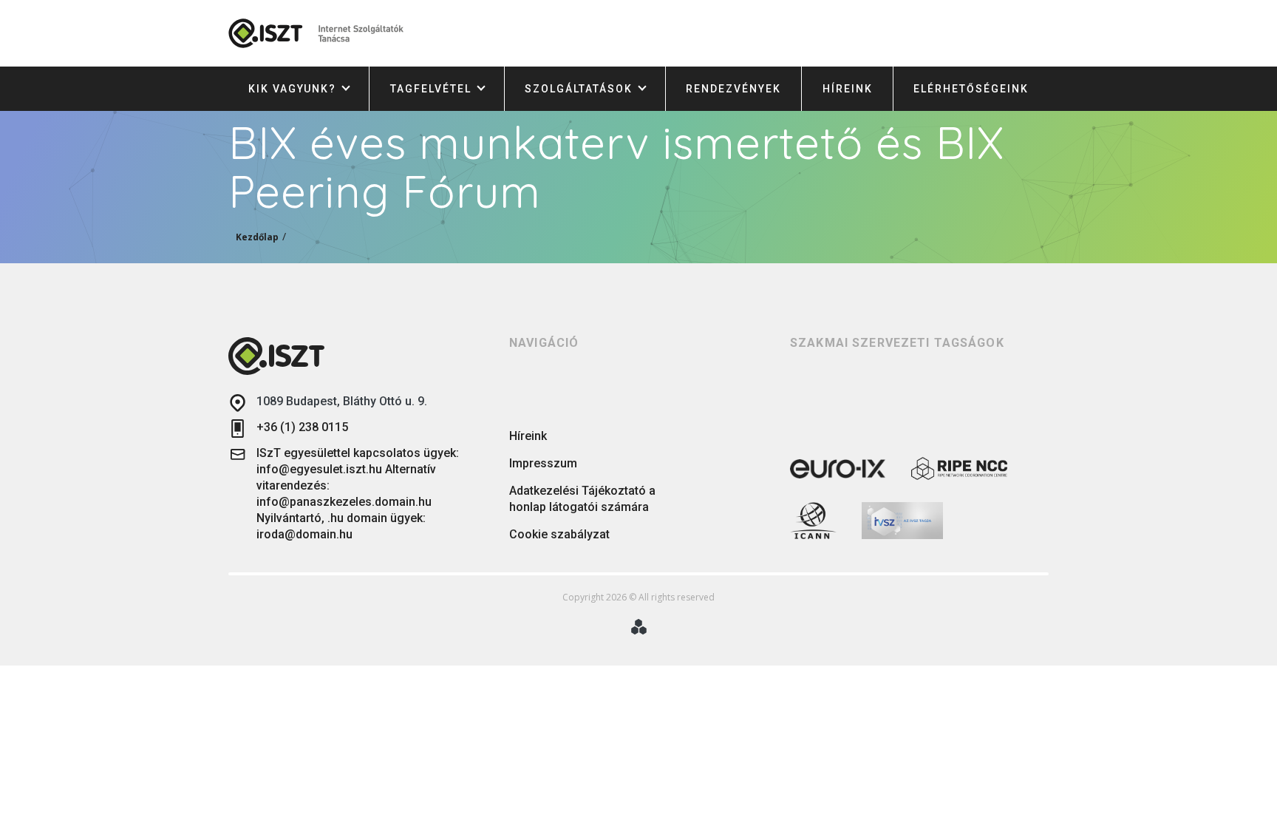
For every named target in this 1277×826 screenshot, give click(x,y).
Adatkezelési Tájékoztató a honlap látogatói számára (582, 499)
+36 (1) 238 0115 (302, 427)
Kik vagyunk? (292, 89)
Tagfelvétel (430, 89)
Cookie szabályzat (559, 534)
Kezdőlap (257, 237)
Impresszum (543, 463)
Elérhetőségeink (971, 89)
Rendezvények (733, 89)
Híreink (848, 89)
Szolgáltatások (579, 89)
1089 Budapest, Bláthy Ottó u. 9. (341, 401)
